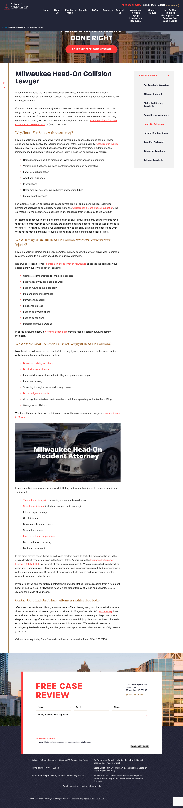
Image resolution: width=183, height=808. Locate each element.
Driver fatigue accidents (36, 393)
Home (46, 10)
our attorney (105, 611)
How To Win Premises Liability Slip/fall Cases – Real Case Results (170, 15)
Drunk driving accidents (36, 369)
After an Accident (153, 94)
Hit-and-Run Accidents (156, 133)
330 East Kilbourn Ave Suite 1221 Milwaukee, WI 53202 (136, 687)
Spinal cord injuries (33, 506)
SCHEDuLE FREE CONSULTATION (91, 49)
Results (83, 10)
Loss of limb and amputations (39, 536)
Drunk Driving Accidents (156, 115)
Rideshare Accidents (155, 151)
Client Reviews (151, 11)
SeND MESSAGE (140, 746)
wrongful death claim (56, 331)
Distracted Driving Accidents (153, 104)
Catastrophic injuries (107, 143)
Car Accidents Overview (156, 85)
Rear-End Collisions (154, 142)
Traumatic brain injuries (35, 500)
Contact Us (120, 11)
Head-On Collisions (154, 124)
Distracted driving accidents (38, 363)
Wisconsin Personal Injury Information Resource (135, 15)
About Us (57, 11)
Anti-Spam (99, 799)
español (172, 5)
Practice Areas (69, 11)
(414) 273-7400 (154, 5)
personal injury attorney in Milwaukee (66, 263)
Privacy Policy (77, 799)
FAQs (95, 10)
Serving (107, 10)
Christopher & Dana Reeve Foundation (92, 207)
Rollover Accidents (153, 160)
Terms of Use (89, 799)
